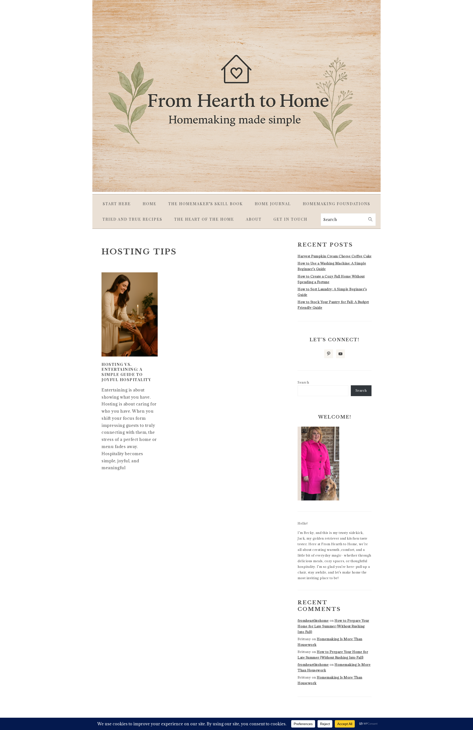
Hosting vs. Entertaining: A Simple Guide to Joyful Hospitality (126, 372)
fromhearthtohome (313, 620)
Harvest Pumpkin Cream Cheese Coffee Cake (335, 256)
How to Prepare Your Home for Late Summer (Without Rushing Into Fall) (333, 626)
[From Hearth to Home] (236, 190)
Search (303, 382)
